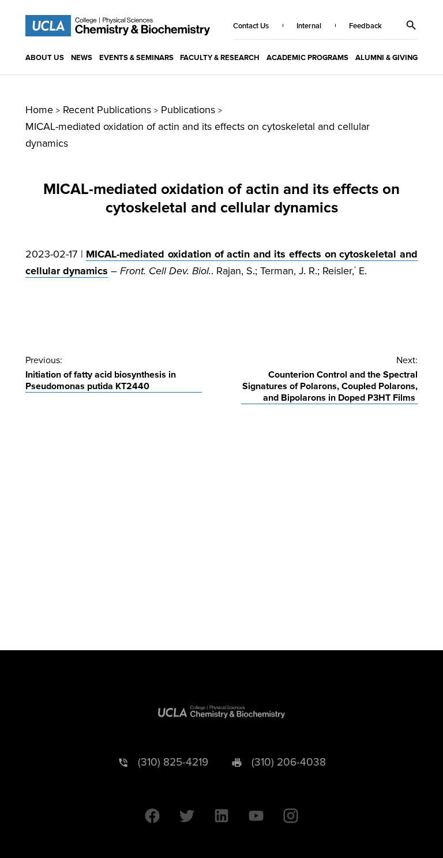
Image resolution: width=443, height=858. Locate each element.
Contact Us (251, 26)
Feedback (365, 26)
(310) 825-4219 (173, 762)
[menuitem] (44, 57)
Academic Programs (307, 57)
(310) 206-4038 (288, 762)
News (81, 57)
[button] (411, 25)
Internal (308, 26)
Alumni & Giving (386, 57)
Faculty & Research (220, 57)
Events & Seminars (136, 57)
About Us (44, 57)
